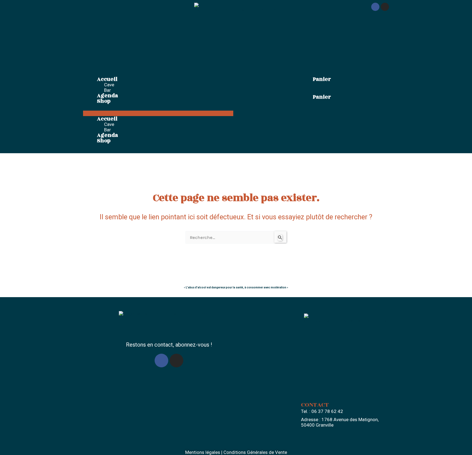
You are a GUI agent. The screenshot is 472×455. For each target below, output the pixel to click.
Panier (322, 79)
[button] (158, 113)
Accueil (107, 79)
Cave (109, 84)
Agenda (107, 95)
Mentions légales (202, 452)
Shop (104, 101)
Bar (107, 90)
